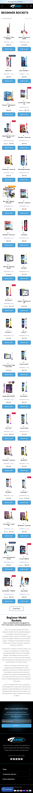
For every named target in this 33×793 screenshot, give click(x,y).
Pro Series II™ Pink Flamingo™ (9, 38)
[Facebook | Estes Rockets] (11, 759)
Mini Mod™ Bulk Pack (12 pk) (8, 267)
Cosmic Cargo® (24, 428)
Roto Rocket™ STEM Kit (8, 591)
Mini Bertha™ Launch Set (24, 525)
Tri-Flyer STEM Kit (24, 559)
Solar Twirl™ (8, 428)
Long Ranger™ (24, 492)
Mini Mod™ (24, 268)
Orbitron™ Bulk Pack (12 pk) (24, 302)
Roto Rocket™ (24, 396)
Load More (16, 608)
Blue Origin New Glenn (24, 169)
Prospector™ (8, 332)
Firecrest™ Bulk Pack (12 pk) (8, 105)
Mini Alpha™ (9, 492)
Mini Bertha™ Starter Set (8, 169)
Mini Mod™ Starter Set (9, 234)
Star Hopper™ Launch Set (8, 524)
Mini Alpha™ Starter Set (24, 137)
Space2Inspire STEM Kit (9, 396)
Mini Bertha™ (24, 460)
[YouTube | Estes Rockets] (16, 759)
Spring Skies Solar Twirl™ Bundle (8, 136)
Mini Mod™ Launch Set (24, 202)
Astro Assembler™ (24, 70)
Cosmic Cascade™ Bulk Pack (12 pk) (9, 366)
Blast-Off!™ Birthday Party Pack (8, 202)
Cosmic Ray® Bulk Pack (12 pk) (9, 558)
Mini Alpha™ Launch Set (9, 460)
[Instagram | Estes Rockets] (14, 759)
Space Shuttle (24, 591)
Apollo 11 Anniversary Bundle (24, 38)
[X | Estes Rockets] (22, 759)
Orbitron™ (24, 332)
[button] (2, 6)
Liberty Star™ (8, 70)
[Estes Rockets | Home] (16, 739)
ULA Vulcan (24, 234)
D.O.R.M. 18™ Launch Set (24, 103)
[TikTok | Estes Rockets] (19, 759)
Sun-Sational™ (9, 300)
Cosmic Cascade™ (24, 364)
